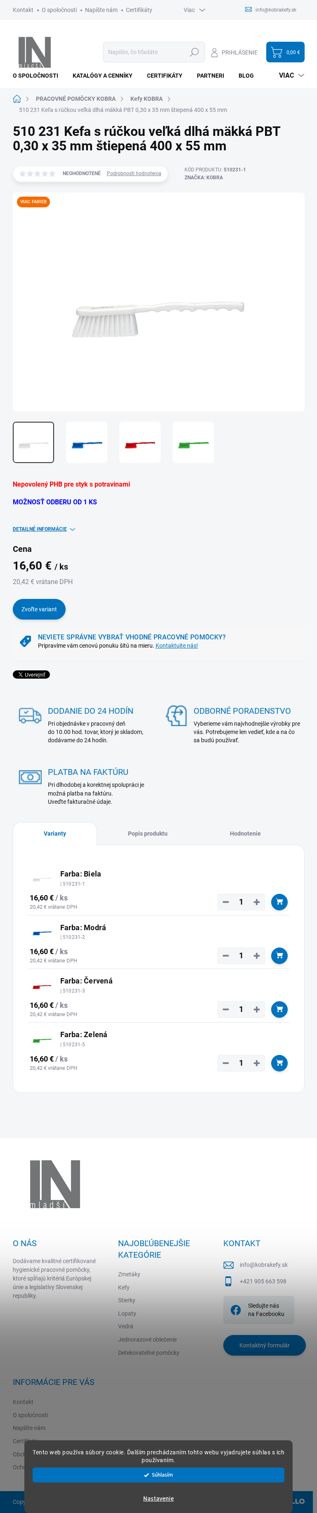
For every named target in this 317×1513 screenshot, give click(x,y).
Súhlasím (162, 1475)
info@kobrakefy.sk (264, 1264)
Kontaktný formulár (264, 1345)
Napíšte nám (101, 10)
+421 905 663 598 (263, 1281)
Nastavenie (158, 1498)
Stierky (126, 1300)
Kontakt (23, 10)
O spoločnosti (59, 10)
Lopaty (127, 1313)
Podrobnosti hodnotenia (134, 173)
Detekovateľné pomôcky (149, 1352)
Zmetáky (129, 1274)
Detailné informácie (40, 529)
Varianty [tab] (55, 833)
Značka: (204, 178)
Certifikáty (139, 10)
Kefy (124, 1287)
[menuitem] (38, 75)
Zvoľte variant (39, 609)
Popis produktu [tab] (148, 833)
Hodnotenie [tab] (245, 833)
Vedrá (125, 1326)
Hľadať (194, 52)
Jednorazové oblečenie (147, 1339)
